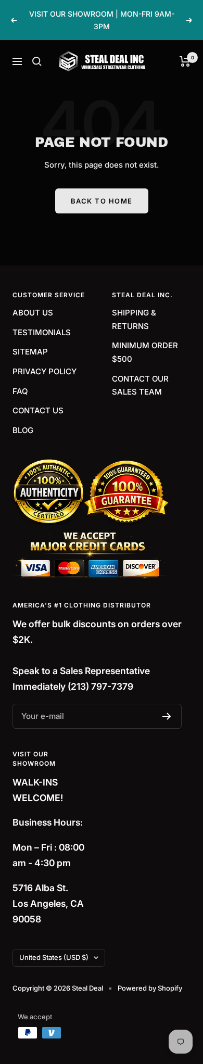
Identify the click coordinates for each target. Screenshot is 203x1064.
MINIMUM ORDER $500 (145, 352)
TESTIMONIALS (41, 332)
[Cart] (185, 61)
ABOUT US (32, 313)
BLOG (22, 430)
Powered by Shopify (150, 988)
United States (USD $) (53, 957)
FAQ (20, 391)
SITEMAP (30, 352)
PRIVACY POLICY (44, 371)
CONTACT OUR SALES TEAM (140, 385)
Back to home (102, 201)
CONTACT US (38, 410)
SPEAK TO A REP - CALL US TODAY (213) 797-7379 (103, 24)
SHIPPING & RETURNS (134, 319)
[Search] (37, 61)
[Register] (166, 716)
